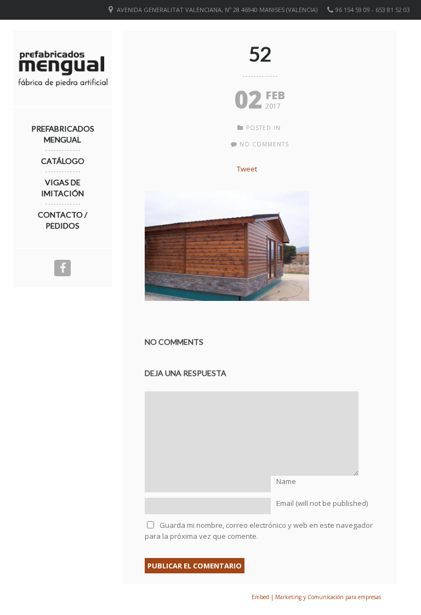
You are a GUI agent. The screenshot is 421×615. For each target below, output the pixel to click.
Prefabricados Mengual (62, 134)
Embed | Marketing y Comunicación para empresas (316, 597)
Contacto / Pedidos (62, 220)
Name (286, 481)
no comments (264, 144)
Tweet (247, 169)
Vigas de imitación (62, 188)
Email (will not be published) (322, 503)
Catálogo (62, 161)
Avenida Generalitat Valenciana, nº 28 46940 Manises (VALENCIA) (217, 9)
